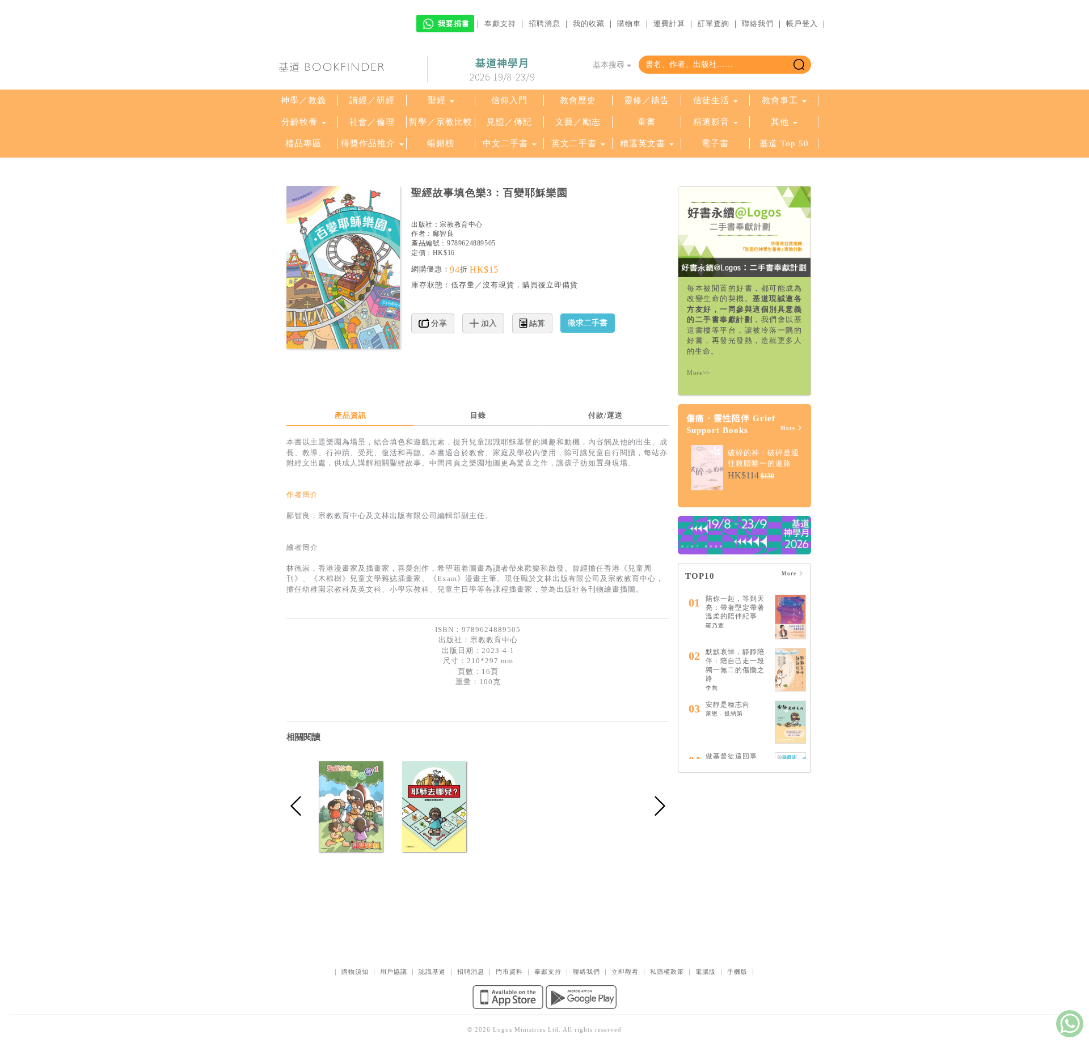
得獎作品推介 (368, 143)
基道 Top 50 (784, 143)
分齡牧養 (299, 121)
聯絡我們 (758, 23)
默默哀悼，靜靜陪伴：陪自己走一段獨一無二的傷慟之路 (735, 665)
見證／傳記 (509, 121)
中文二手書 (507, 143)
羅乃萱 (715, 625)
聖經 (437, 100)
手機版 (737, 971)
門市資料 (509, 971)
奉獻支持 (500, 23)
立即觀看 (625, 971)
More (788, 428)
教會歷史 (578, 100)
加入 (488, 323)
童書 (647, 121)
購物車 (629, 23)
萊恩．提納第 (724, 713)
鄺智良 (443, 234)
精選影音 (711, 121)
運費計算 (669, 23)
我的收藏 (589, 23)
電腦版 (705, 971)
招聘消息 (544, 23)
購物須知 (355, 971)
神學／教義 (303, 100)
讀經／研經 (372, 100)
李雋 (712, 688)
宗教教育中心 (461, 224)
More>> (698, 372)
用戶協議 (393, 971)
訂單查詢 (713, 23)
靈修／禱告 (646, 100)
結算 (536, 323)
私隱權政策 (667, 971)
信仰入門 (509, 100)
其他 (780, 121)
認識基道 (432, 971)
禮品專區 (303, 143)
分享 (438, 323)
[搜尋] (799, 65)
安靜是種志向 (728, 705)
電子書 (715, 143)
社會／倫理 (372, 121)
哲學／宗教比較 (440, 121)
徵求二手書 (587, 323)
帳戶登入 (802, 23)
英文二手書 (575, 143)
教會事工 (780, 100)
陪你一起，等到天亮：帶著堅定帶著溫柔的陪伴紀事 (735, 607)
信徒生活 (711, 100)
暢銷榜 (440, 143)
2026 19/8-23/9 (502, 69)
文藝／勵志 (578, 121)
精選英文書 (644, 143)
